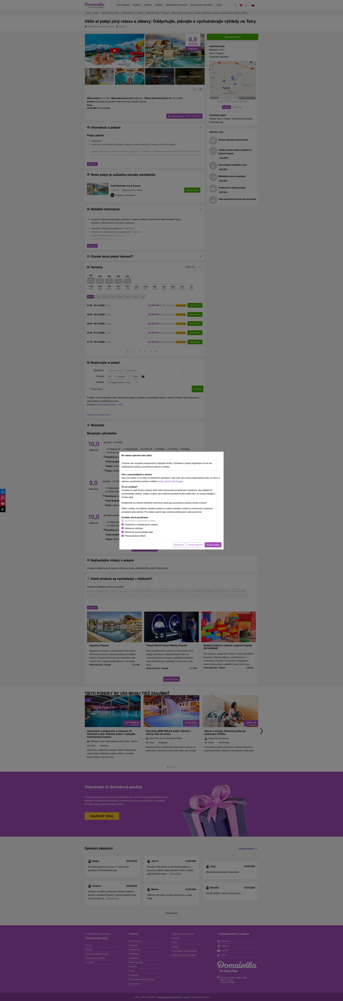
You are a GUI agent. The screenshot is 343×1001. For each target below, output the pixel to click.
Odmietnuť (179, 544)
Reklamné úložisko (134, 528)
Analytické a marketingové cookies (141, 524)
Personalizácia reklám (135, 535)
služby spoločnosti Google (170, 481)
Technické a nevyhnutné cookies (140, 520)
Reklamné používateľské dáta (139, 532)
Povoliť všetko (213, 544)
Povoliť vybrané (195, 544)
